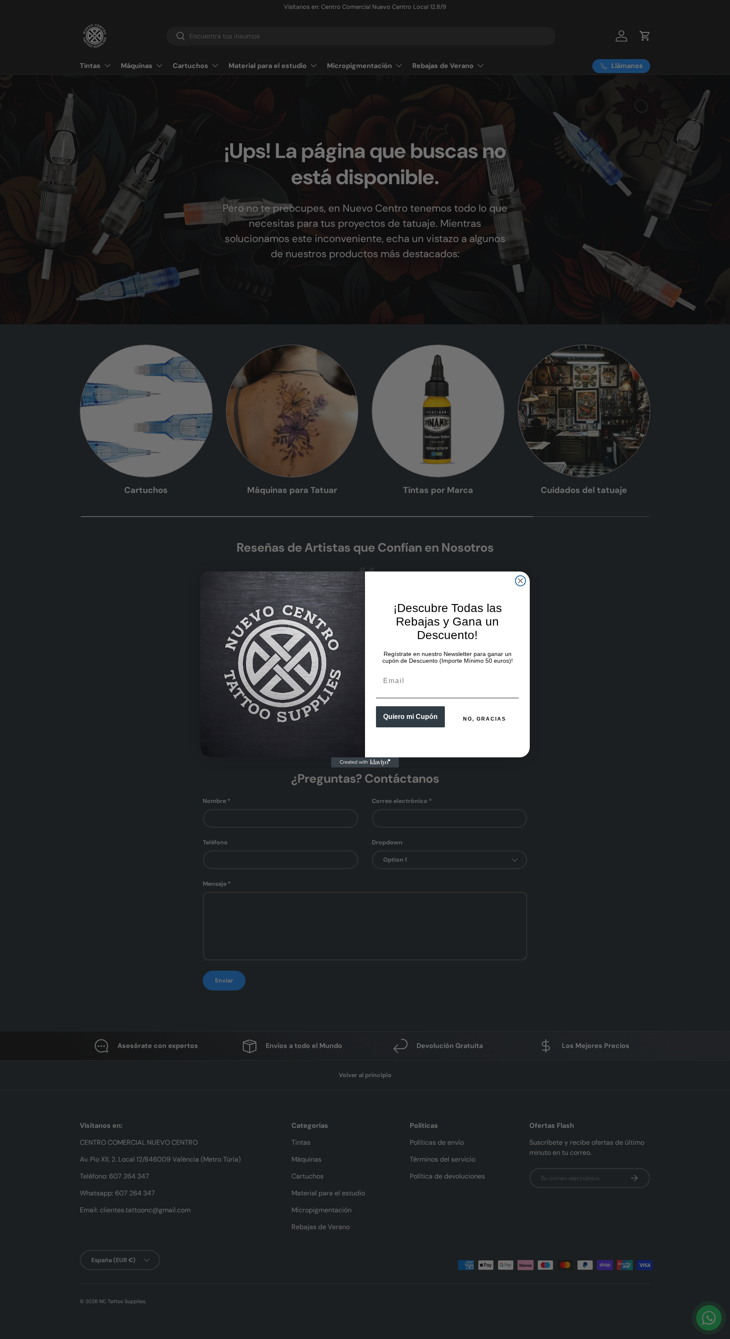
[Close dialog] (520, 581)
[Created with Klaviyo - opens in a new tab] (365, 762)
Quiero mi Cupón (410, 716)
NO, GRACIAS (484, 719)
